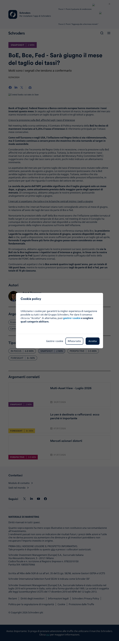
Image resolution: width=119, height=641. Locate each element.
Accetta (93, 341)
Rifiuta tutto (74, 341)
